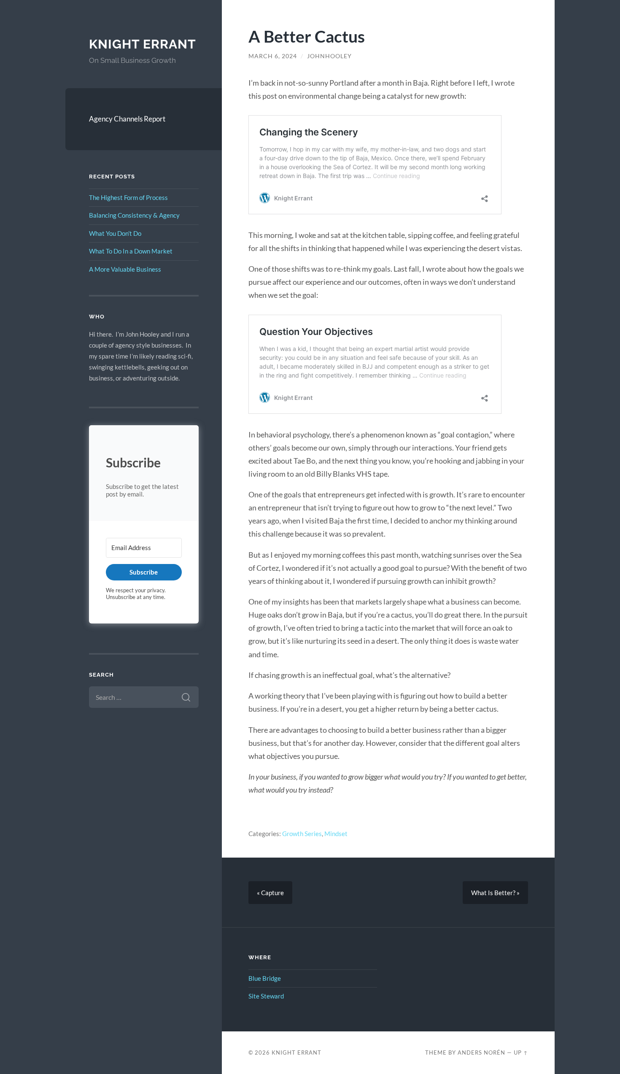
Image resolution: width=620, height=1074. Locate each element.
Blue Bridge (264, 978)
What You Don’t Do (115, 233)
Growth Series (302, 833)
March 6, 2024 (272, 56)
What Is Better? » (495, 892)
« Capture (270, 892)
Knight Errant (142, 44)
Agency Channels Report (127, 118)
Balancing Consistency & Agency (134, 215)
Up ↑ (521, 1052)
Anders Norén (481, 1052)
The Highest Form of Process (128, 197)
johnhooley (329, 56)
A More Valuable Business (125, 269)
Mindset (336, 833)
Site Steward (266, 996)
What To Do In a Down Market (131, 251)
